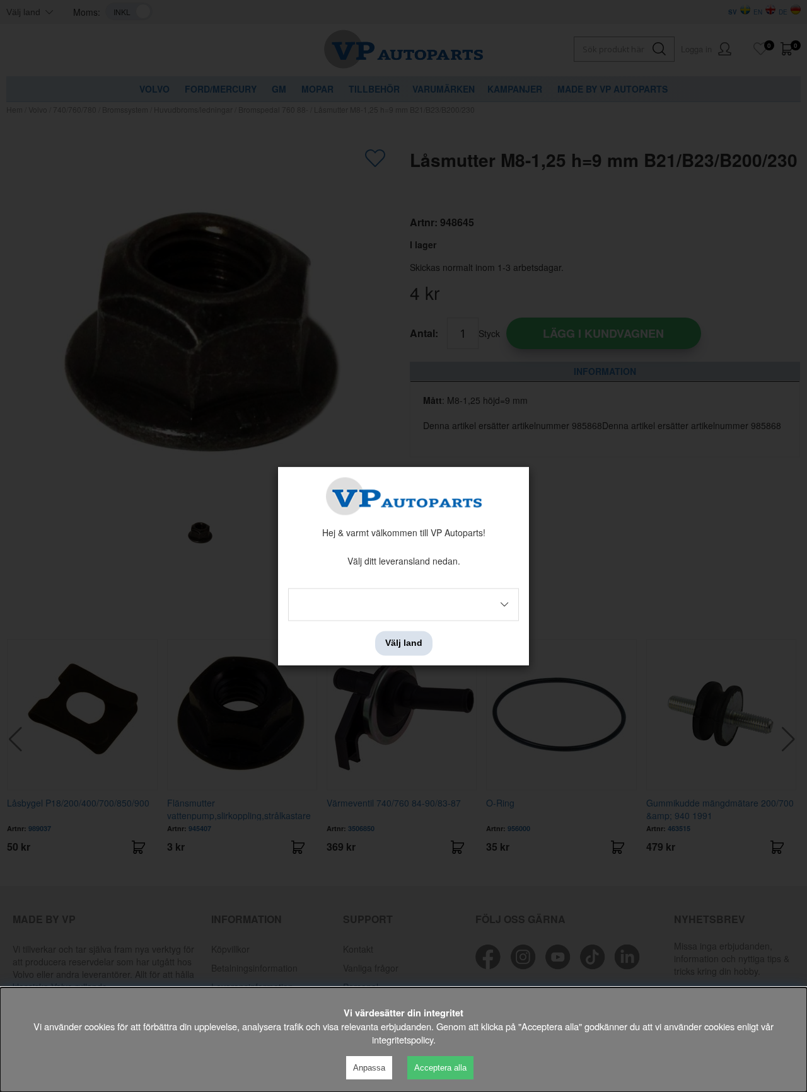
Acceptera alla (440, 1067)
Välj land (403, 643)
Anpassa (369, 1067)
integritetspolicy (402, 1039)
